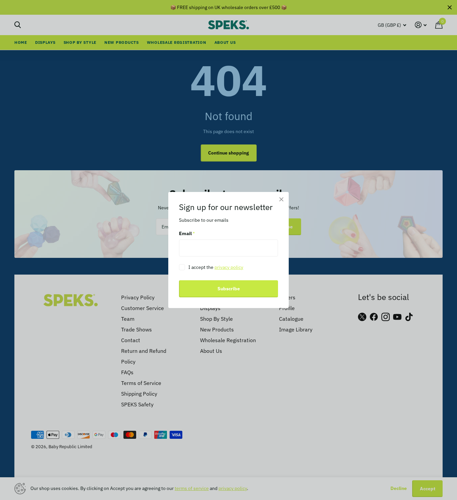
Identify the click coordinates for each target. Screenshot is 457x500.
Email (187, 234)
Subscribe (228, 289)
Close (281, 199)
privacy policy (228, 267)
